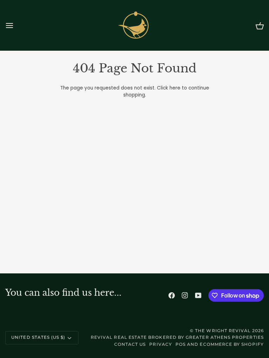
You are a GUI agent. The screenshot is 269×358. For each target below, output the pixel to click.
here (175, 88)
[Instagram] (185, 295)
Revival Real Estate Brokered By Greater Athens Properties (177, 337)
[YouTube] (198, 295)
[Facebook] (171, 295)
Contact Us (130, 344)
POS (180, 344)
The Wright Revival (222, 330)
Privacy (160, 344)
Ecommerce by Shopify (231, 344)
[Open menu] (15, 25)
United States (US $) (38, 337)
